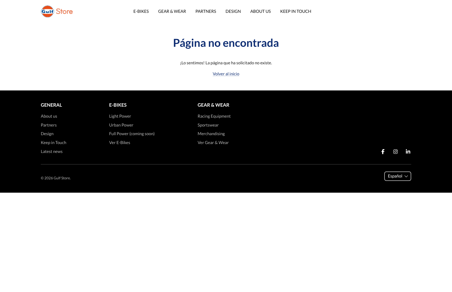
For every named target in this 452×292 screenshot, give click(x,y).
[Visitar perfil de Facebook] (383, 151)
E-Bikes (141, 11)
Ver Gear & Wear (213, 142)
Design (233, 11)
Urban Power (121, 125)
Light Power (120, 116)
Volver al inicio (226, 73)
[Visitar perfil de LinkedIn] (408, 151)
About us (260, 11)
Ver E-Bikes (119, 142)
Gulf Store (62, 178)
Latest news (52, 151)
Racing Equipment (214, 116)
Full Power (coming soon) (132, 133)
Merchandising (211, 133)
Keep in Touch (295, 11)
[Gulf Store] (57, 11)
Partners (205, 11)
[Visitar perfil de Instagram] (395, 151)
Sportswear (208, 125)
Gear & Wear (172, 11)
